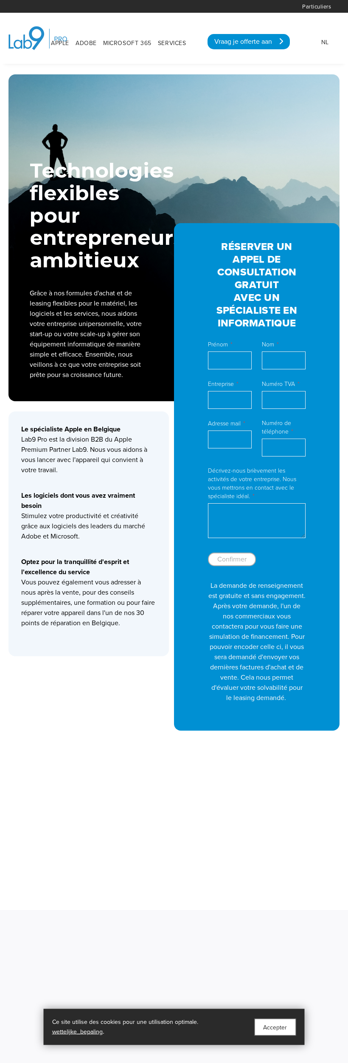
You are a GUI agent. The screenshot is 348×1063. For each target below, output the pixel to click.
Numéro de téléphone (276, 427)
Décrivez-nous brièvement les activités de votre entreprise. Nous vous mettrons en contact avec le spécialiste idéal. (252, 483)
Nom (268, 344)
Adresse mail (224, 423)
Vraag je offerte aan (246, 41)
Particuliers (316, 6)
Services (172, 43)
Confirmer (232, 559)
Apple (60, 43)
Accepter (275, 1027)
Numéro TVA (278, 384)
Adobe (86, 43)
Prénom (218, 344)
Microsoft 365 (127, 43)
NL (324, 42)
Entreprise (221, 384)
